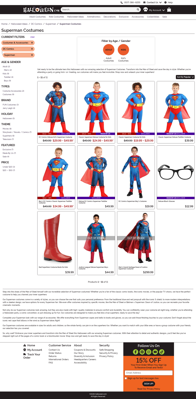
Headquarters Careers (85, 359)
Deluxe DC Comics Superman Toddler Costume (93, 202)
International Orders (59, 359)
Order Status (55, 353)
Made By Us (8, 153)
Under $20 (7, 167)
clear (32, 37)
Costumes (7, 94)
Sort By (184, 77)
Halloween (7, 118)
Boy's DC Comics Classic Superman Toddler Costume (55, 202)
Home (31, 345)
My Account (34, 350)
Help (170, 2)
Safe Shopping (106, 350)
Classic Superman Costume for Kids (132, 137)
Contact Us (152, 2)
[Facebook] (135, 352)
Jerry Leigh (7, 108)
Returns (53, 356)
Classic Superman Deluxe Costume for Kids (95, 137)
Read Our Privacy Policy (148, 389)
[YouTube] (155, 352)
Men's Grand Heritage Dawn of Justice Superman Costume (133, 268)
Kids (4, 73)
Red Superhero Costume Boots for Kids (53, 267)
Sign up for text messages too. (143, 378)
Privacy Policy (106, 356)
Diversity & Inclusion (84, 356)
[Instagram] (148, 352)
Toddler (7, 77)
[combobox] (98, 9)
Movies (6, 129)
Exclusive (7, 149)
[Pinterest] (142, 352)
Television (7, 139)
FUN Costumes (9, 105)
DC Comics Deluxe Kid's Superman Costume (55, 137)
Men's (6, 70)
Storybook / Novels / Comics (16, 132)
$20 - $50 (7, 170)
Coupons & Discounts (85, 350)
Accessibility (80, 362)
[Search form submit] (138, 9)
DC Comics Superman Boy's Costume (133, 201)
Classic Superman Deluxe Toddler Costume (174, 137)
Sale (5, 157)
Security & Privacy (108, 353)
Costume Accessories (12, 91)
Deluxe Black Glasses (166, 201)
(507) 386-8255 (132, 2)
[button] (153, 9)
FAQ (51, 362)
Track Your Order (31, 356)
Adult (5, 66)
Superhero (7, 136)
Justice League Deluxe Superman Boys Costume (93, 268)
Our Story (79, 353)
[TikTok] (161, 352)
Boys (6, 81)
